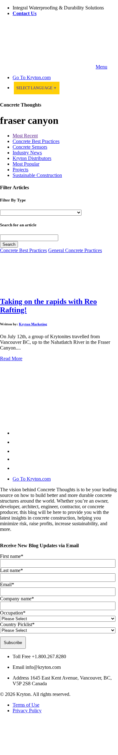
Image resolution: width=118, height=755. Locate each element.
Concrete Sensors (30, 147)
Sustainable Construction (37, 175)
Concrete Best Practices (36, 141)
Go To (32, 77)
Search (9, 244)
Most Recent (25, 135)
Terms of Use (26, 705)
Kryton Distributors (32, 158)
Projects (20, 169)
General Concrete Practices (75, 250)
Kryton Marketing (33, 324)
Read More (11, 358)
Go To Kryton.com (32, 479)
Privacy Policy (27, 710)
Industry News (27, 152)
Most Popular (26, 164)
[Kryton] (47, 66)
